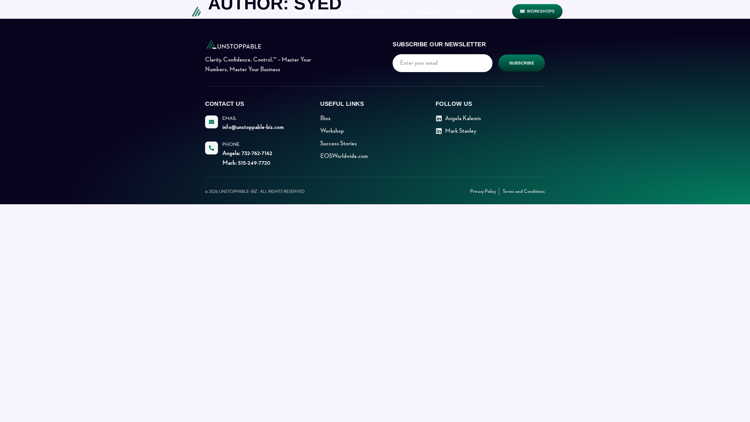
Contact (462, 12)
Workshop (345, 12)
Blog (402, 12)
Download (430, 12)
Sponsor (377, 12)
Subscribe (521, 63)
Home (317, 12)
